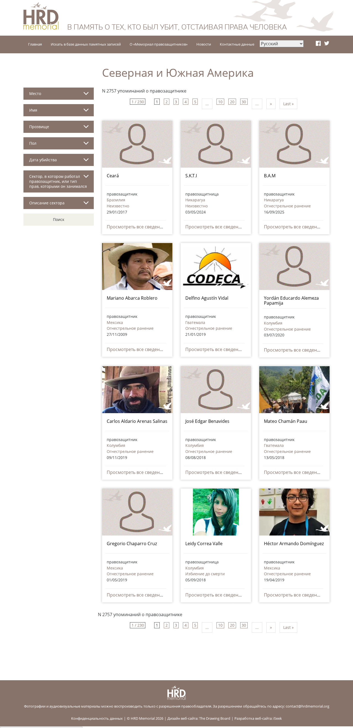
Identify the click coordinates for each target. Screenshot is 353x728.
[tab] (58, 96)
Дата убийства (43, 159)
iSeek (277, 718)
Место (35, 93)
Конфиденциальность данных (97, 718)
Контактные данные (237, 44)
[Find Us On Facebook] (318, 44)
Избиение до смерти (205, 573)
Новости (203, 44)
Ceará (113, 176)
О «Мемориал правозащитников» (159, 44)
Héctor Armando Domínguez (294, 543)
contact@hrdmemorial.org (307, 706)
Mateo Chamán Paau (285, 421)
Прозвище (39, 126)
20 (232, 101)
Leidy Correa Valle (204, 543)
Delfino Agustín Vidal (206, 298)
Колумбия (273, 323)
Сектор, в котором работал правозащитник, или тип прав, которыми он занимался (58, 181)
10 (220, 101)
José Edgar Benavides (207, 421)
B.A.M (270, 176)
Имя (33, 110)
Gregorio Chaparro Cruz (132, 543)
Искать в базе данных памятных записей (86, 44)
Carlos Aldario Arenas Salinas (137, 421)
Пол (32, 143)
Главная (35, 44)
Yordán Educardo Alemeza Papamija (291, 300)
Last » (288, 103)
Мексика (115, 322)
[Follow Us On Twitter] (326, 44)
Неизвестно (118, 206)
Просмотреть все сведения (136, 227)
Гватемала (195, 322)
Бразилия (116, 199)
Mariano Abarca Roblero (132, 298)
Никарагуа (195, 199)
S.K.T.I (191, 176)
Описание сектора (47, 202)
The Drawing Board (214, 718)
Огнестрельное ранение (287, 206)
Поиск (58, 219)
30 (244, 101)
